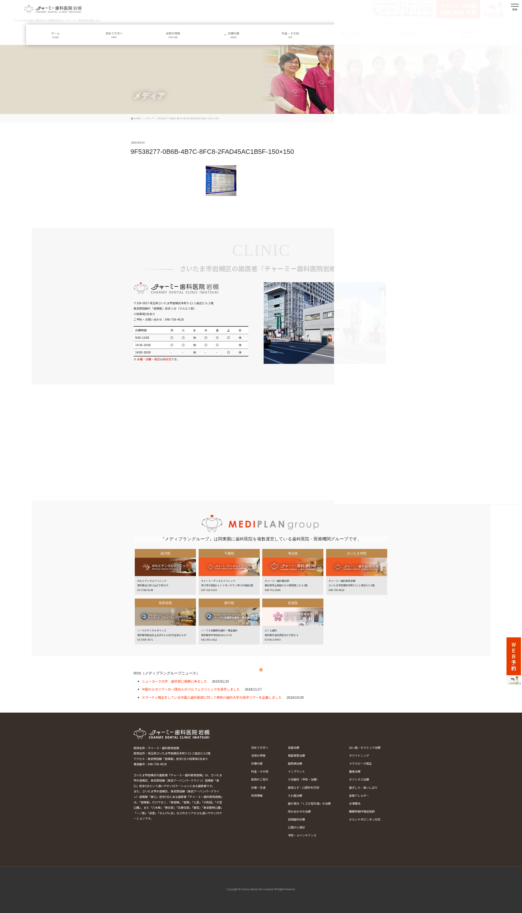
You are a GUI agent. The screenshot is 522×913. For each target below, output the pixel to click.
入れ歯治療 (295, 795)
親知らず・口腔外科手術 (303, 787)
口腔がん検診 (296, 827)
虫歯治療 (293, 747)
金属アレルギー (359, 795)
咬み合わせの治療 (299, 811)
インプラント (296, 771)
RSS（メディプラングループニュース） (167, 673)
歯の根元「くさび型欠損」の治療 (309, 803)
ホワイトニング (359, 755)
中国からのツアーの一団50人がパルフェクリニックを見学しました (191, 689)
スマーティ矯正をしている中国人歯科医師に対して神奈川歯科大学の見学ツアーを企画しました (212, 697)
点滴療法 (355, 803)
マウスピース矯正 (360, 763)
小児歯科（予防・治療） (303, 779)
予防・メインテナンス (302, 835)
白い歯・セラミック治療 (364, 747)
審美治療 (355, 771)
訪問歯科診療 (296, 819)
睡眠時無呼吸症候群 (362, 811)
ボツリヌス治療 (359, 779)
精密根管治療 (296, 755)
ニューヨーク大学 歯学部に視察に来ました (174, 681)
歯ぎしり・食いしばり (363, 787)
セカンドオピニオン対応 (364, 819)
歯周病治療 (295, 763)
